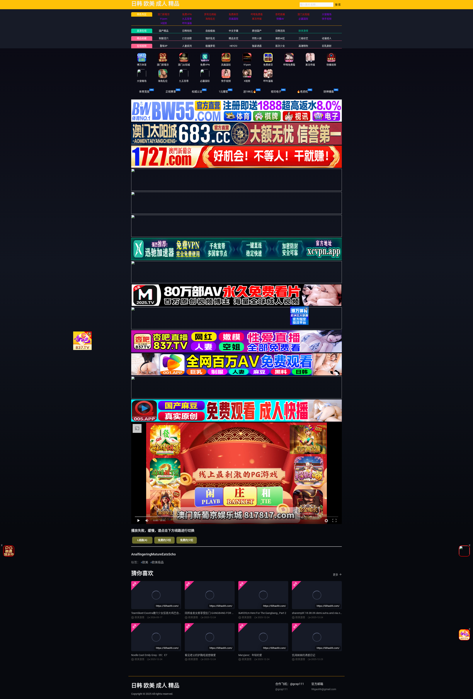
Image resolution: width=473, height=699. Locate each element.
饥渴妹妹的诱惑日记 (303, 655)
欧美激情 (303, 30)
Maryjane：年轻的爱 (250, 655)
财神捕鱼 (329, 91)
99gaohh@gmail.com (323, 689)
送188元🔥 (249, 91)
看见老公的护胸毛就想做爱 (200, 655)
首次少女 (280, 45)
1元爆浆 (223, 91)
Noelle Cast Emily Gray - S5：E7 (149, 655)
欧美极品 (158, 562)
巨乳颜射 (326, 45)
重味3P (163, 45)
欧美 (145, 562)
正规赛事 (171, 91)
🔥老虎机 (302, 91)
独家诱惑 (257, 45)
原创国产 (257, 30)
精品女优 (233, 38)
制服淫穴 (164, 38)
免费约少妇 (164, 540)
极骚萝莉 (210, 45)
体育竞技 (144, 91)
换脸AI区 (280, 38)
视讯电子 (276, 91)
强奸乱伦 (210, 38)
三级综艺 (303, 38)
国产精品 (164, 30)
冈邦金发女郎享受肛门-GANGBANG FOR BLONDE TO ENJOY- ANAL (223, 613)
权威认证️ (197, 91)
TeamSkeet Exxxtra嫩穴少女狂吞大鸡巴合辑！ (157, 613)
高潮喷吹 (303, 45)
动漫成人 (326, 38)
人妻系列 (187, 45)
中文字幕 (233, 30)
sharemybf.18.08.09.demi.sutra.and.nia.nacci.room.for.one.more (329, 613)
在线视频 (142, 45)
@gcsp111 (281, 689)
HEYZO (233, 45)
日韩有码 (187, 30)
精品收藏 (142, 38)
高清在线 (142, 30)
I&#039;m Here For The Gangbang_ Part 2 (262, 613)
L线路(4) (142, 540)
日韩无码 (280, 30)
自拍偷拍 (210, 30)
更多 (335, 574)
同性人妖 (257, 38)
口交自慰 (187, 38)
